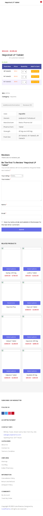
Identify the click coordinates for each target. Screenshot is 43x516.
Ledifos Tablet (32, 273)
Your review (6, 179)
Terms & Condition (8, 451)
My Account (6, 495)
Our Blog (4, 465)
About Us (5, 445)
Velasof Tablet (11, 341)
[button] (40, 2)
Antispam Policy (7, 485)
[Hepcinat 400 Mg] (31, 325)
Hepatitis (13, 97)
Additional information (11, 105)
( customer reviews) (16, 58)
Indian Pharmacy (7, 468)
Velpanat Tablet (11, 375)
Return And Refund (8, 482)
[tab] (12, 105)
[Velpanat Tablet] (11, 359)
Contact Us (5, 448)
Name (4, 205)
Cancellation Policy (8, 478)
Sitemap (4, 462)
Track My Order (7, 498)
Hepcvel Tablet (32, 307)
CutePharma (6, 509)
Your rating (6, 176)
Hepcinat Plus (11, 307)
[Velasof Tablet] (11, 325)
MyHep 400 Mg (11, 273)
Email (4, 213)
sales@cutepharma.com (12, 435)
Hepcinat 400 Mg (32, 341)
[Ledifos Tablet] (31, 256)
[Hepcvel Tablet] (31, 290)
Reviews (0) (27, 105)
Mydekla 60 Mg (32, 375)
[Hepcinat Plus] (11, 290)
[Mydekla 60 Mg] (31, 359)
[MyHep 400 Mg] (11, 256)
